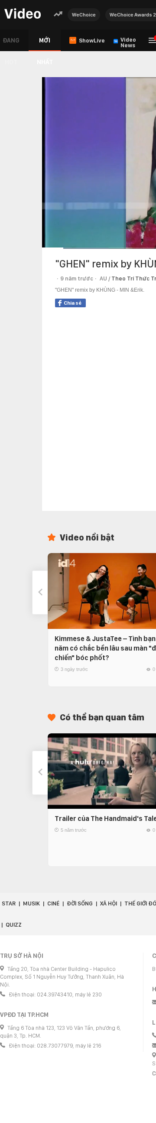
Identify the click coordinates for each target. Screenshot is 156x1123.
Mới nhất (45, 44)
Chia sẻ (72, 303)
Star (9, 903)
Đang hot (11, 44)
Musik (31, 903)
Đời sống (80, 903)
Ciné (53, 903)
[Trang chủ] (22, 14)
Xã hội (108, 903)
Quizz (14, 924)
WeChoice (84, 15)
